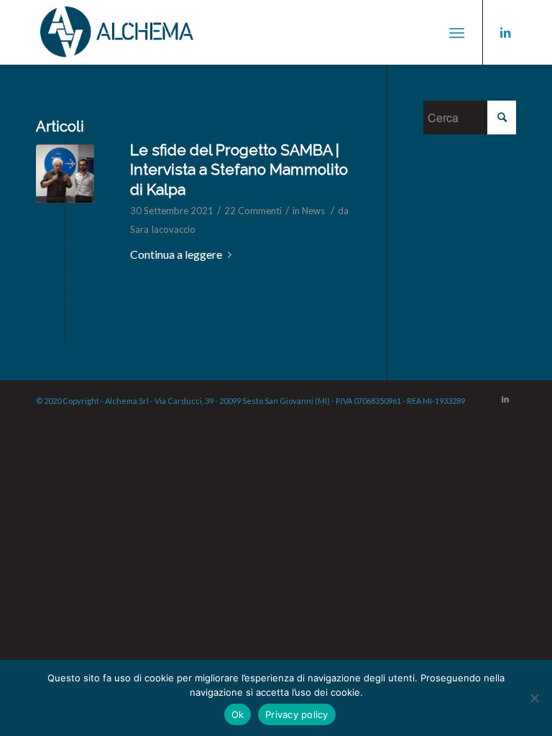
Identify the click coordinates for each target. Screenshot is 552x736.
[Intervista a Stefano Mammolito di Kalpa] (65, 173)
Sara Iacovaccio (163, 229)
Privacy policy (296, 714)
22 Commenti (253, 210)
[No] (534, 698)
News (313, 210)
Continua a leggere (176, 254)
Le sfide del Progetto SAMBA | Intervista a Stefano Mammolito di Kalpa (239, 169)
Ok (237, 714)
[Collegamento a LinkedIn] (505, 32)
